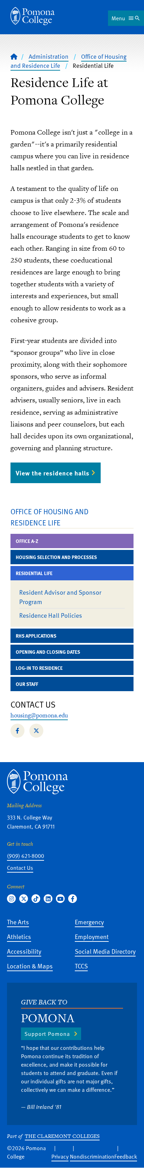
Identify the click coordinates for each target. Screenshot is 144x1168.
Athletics (19, 936)
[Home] (32, 16)
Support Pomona (47, 1034)
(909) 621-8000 (25, 856)
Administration (49, 56)
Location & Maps (30, 965)
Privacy (60, 1156)
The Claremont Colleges (62, 1136)
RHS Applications (36, 635)
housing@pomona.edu (39, 715)
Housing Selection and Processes (56, 557)
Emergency (89, 921)
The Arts (18, 921)
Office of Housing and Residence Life (49, 517)
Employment (92, 936)
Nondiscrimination (92, 1156)
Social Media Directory (105, 951)
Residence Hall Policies (50, 615)
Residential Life (34, 573)
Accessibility (24, 951)
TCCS (81, 965)
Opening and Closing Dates (48, 651)
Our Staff (27, 684)
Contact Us (20, 868)
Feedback (125, 1156)
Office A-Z (27, 541)
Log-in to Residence (39, 668)
